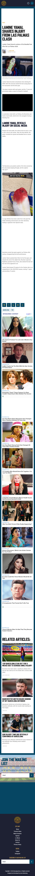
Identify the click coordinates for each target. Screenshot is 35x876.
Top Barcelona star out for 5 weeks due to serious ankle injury (17, 665)
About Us (17, 840)
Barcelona (6, 310)
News (3, 22)
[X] (9, 305)
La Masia (17, 838)
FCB (12, 310)
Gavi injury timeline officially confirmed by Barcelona (15, 736)
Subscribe (31, 775)
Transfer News (17, 831)
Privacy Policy (17, 844)
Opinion (17, 836)
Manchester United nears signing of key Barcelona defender (16, 700)
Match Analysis (17, 833)
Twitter (17, 851)
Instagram (17, 853)
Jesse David (11, 50)
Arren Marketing (24, 873)
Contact (17, 842)
